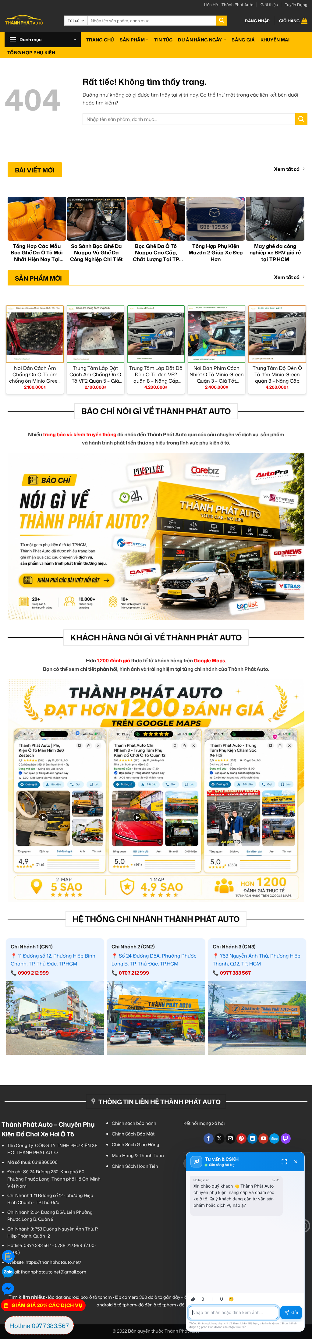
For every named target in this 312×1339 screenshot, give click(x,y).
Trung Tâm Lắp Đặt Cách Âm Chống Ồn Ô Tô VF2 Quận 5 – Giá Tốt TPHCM (95, 374)
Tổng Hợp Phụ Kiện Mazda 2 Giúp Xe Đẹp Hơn (216, 253)
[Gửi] (221, 21)
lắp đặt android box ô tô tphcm (80, 1297)
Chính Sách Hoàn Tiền (135, 1166)
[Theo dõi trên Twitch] (286, 1138)
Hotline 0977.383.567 (39, 1325)
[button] (257, 20)
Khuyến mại (275, 40)
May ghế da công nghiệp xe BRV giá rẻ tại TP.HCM (275, 253)
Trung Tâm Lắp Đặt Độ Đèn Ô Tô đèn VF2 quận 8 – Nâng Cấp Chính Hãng (156, 374)
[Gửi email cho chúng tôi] (230, 1138)
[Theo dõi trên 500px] (274, 1138)
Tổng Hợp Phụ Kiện (31, 52)
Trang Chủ (100, 40)
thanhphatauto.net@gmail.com (53, 1272)
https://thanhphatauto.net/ (53, 1262)
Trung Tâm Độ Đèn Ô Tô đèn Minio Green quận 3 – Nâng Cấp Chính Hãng (277, 374)
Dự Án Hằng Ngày (200, 40)
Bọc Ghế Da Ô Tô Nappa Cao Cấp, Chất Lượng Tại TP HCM (156, 253)
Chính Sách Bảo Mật (133, 1134)
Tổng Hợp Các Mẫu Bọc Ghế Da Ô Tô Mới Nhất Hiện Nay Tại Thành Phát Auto (37, 253)
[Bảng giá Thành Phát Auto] (8, 1256)
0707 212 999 (134, 972)
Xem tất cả (287, 169)
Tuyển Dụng (296, 4)
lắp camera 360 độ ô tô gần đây (147, 1297)
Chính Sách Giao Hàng (135, 1144)
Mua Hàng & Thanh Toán (138, 1155)
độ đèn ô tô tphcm (157, 1305)
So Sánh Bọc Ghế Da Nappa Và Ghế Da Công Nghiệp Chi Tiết (96, 253)
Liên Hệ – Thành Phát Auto (229, 4)
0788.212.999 (68, 1245)
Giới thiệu (269, 4)
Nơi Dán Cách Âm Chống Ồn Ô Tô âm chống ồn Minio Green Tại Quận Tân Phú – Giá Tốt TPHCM (35, 374)
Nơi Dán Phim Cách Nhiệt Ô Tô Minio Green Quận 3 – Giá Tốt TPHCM (217, 374)
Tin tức (163, 40)
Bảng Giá (243, 40)
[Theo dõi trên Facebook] (209, 1138)
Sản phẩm (132, 40)
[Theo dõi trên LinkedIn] (252, 1138)
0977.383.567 (37, 1245)
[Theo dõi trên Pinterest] (241, 1138)
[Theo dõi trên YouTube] (263, 1138)
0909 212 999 (33, 972)
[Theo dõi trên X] (219, 1138)
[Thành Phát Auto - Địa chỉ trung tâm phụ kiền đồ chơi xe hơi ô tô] (30, 20)
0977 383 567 (235, 972)
